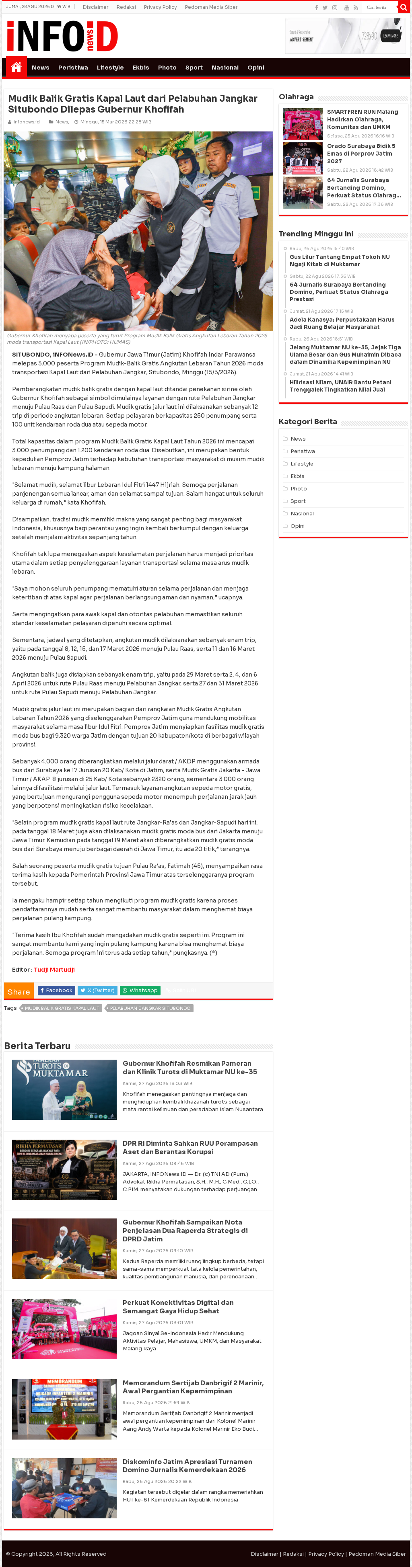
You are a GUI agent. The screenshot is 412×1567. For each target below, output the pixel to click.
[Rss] (356, 7)
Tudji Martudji (54, 969)
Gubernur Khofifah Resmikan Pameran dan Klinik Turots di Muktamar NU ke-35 (190, 1067)
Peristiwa (73, 67)
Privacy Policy (160, 7)
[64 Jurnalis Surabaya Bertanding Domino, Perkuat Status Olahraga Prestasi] (303, 192)
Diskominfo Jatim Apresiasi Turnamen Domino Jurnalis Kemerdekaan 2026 (187, 1466)
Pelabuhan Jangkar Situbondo (150, 1008)
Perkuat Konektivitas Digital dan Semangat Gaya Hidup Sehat (178, 1306)
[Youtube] (347, 7)
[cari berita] (404, 7)
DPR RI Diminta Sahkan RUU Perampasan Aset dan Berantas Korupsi (190, 1147)
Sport (194, 67)
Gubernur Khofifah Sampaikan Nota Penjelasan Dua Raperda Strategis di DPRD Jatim (185, 1230)
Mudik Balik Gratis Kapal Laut (62, 1008)
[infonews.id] (62, 35)
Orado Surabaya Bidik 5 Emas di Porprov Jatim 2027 (361, 154)
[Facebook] (316, 7)
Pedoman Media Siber (211, 7)
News (40, 67)
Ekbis (141, 67)
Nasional (225, 67)
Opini (255, 67)
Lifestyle (110, 67)
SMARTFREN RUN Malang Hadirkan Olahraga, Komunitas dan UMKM (362, 120)
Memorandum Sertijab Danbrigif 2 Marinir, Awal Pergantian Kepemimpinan (193, 1387)
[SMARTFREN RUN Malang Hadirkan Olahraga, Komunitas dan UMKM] (303, 124)
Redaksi (126, 7)
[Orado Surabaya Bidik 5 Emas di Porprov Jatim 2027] (303, 158)
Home (16, 66)
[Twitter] (325, 7)
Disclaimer (96, 7)
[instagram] (335, 7)
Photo (167, 67)
